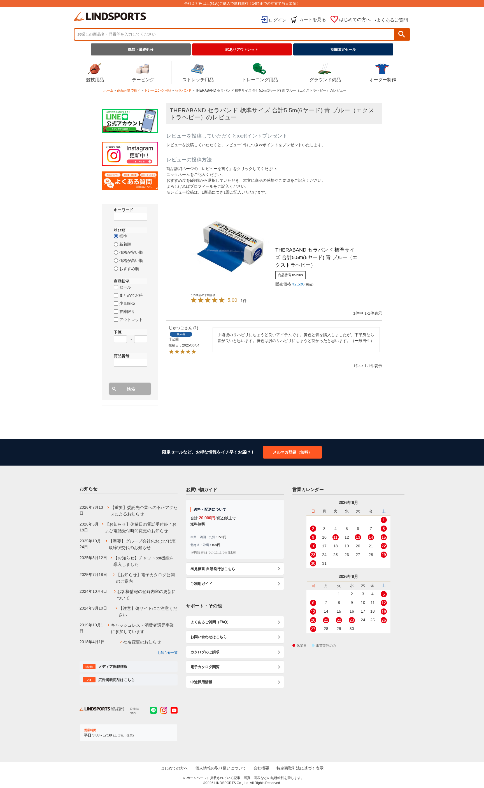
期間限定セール (343, 49)
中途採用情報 (201, 682)
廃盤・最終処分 (140, 49)
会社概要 (261, 768)
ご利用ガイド (201, 584)
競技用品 (95, 79)
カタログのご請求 (205, 652)
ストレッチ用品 (198, 79)
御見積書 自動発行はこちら (212, 569)
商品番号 (121, 356)
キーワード (123, 210)
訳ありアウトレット (241, 49)
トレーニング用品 (260, 79)
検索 (401, 34)
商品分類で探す (129, 90)
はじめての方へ (355, 19)
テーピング (143, 79)
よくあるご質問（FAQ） (210, 622)
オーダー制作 (382, 79)
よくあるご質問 (392, 20)
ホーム (108, 90)
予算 (118, 332)
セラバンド (183, 90)
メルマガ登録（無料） (292, 452)
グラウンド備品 (325, 79)
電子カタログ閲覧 (205, 667)
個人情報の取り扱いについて (220, 768)
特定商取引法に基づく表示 (300, 768)
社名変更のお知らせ (142, 642)
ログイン (278, 20)
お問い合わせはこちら (208, 637)
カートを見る (312, 19)
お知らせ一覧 (167, 653)
